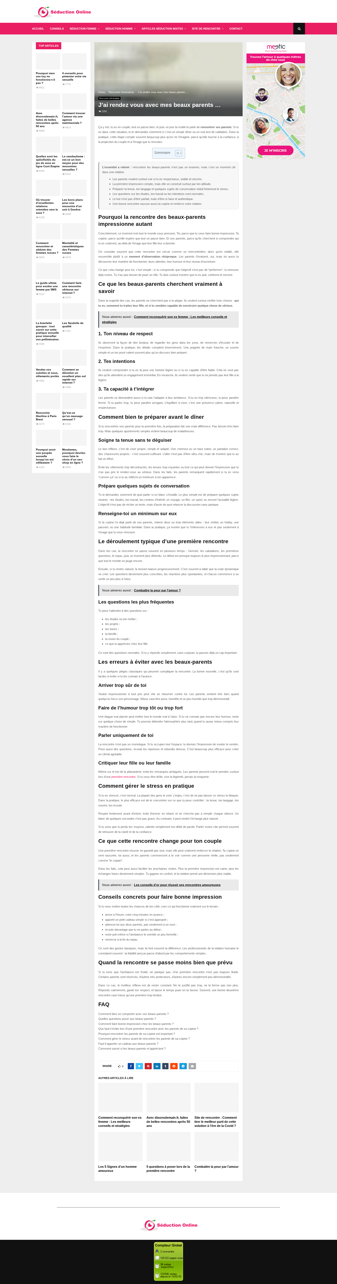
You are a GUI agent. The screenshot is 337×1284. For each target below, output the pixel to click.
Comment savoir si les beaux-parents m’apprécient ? (132, 1048)
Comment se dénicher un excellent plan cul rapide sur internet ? (74, 376)
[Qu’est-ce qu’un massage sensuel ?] (74, 401)
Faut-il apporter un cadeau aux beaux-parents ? (128, 1043)
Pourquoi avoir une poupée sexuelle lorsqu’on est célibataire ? (46, 456)
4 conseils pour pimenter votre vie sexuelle (74, 76)
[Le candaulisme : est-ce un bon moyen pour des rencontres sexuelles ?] (74, 144)
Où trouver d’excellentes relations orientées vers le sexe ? (47, 206)
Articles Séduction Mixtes (162, 28)
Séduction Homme (119, 28)
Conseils (57, 28)
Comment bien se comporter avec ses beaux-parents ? (133, 1014)
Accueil (38, 28)
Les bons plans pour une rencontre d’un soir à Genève (72, 204)
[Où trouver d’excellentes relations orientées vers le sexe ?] (48, 188)
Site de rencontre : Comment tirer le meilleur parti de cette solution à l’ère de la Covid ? (215, 1121)
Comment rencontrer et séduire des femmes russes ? (47, 247)
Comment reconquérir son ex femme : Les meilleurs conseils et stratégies (120, 1121)
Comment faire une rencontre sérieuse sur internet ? (72, 287)
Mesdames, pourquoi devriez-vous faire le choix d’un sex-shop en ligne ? (74, 456)
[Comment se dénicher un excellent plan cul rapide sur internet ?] (74, 358)
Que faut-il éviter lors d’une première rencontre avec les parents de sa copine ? (148, 1028)
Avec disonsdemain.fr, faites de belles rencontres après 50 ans (168, 1121)
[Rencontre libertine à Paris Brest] (48, 401)
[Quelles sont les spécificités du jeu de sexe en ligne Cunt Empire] (48, 144)
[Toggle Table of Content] (176, 153)
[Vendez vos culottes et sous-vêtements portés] (48, 358)
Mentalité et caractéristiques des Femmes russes (73, 247)
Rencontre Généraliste (109, 98)
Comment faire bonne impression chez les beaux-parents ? (136, 1023)
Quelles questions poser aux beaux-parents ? (127, 1018)
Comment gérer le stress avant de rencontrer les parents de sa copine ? (144, 1038)
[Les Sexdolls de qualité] (74, 311)
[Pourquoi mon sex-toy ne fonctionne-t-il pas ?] (48, 61)
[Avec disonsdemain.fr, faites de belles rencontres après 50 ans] (48, 101)
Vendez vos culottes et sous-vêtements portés (47, 373)
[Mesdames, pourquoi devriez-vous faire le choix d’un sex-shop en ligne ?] (74, 438)
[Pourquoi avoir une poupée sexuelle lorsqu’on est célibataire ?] (48, 438)
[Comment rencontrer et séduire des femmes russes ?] (48, 231)
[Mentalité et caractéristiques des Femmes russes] (74, 231)
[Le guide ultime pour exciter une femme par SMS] (48, 271)
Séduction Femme (83, 28)
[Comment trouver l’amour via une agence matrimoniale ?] (74, 101)
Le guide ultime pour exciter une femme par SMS (47, 286)
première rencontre (123, 776)
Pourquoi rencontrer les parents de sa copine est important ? (136, 1033)
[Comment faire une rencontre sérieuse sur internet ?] (74, 271)
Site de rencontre (206, 28)
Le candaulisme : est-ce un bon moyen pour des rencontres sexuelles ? (73, 163)
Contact (236, 28)
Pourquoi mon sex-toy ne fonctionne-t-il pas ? (45, 78)
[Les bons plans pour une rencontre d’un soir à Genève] (74, 188)
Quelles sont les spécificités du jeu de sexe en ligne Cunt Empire (48, 161)
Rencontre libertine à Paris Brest (46, 416)
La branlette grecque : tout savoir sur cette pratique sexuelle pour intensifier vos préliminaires (47, 331)
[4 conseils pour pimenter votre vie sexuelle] (74, 61)
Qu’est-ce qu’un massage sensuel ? (72, 416)
